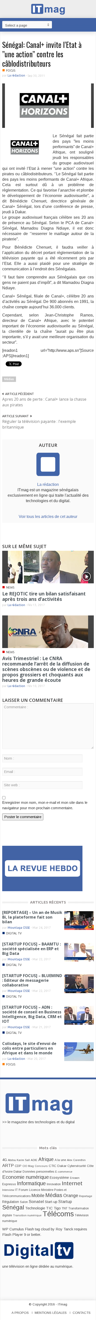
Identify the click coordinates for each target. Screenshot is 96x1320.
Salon (24, 1202)
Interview (8, 1189)
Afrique (46, 1159)
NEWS (10, 587)
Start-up (51, 1202)
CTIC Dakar (57, 1166)
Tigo (57, 1208)
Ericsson (75, 1177)
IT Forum (21, 1190)
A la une (60, 1160)
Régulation (10, 1202)
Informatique (31, 1183)
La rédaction (16, 75)
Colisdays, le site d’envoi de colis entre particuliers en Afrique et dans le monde (29, 1048)
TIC (49, 1208)
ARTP (8, 1165)
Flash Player (12, 1234)
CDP (18, 1166)
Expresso (9, 1184)
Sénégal (13, 1207)
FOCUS (10, 70)
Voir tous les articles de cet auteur (48, 516)
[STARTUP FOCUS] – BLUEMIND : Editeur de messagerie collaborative (32, 980)
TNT (64, 1208)
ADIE (34, 1160)
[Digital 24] (42, 868)
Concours (41, 1165)
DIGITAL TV (14, 933)
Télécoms (58, 1214)
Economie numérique (25, 1177)
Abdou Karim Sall (19, 1160)
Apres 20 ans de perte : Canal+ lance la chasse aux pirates (44, 402)
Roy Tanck (64, 1229)
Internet (72, 1183)
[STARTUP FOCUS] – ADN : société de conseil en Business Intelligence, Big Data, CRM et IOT (32, 1014)
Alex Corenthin (76, 1160)
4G (4, 1160)
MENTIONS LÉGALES (51, 1313)
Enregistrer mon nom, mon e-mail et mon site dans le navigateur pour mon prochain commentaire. (44, 805)
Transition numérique (27, 1215)
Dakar (18, 1171)
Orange (70, 1195)
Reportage (85, 1196)
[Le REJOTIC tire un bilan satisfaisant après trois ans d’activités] (48, 567)
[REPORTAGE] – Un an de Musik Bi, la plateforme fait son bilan (32, 917)
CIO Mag (28, 1165)
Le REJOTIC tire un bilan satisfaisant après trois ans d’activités (44, 596)
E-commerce (63, 1171)
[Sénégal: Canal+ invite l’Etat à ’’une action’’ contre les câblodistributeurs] (48, 105)
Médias (9, 379)
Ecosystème (59, 1178)
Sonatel (36, 1201)
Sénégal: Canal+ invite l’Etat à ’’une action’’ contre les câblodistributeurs (41, 54)
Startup (65, 1201)
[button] (91, 24)
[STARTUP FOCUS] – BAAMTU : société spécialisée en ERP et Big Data (31, 948)
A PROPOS (20, 1313)
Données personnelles (38, 1171)
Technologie (35, 1208)
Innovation (54, 1184)
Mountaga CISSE (19, 927)
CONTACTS (82, 1313)
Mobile (38, 1195)
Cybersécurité (76, 1166)
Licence (34, 1190)
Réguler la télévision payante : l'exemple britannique (39, 424)
